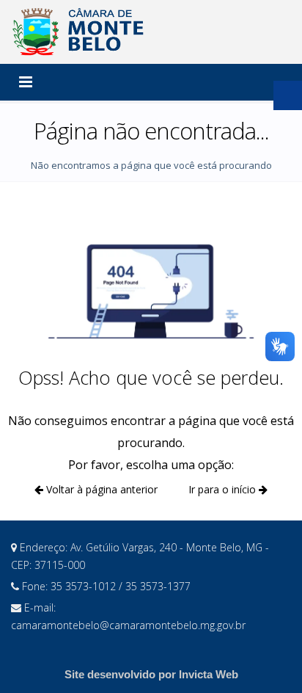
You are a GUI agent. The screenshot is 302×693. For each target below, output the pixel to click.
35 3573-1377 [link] (158, 586)
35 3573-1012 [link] (85, 586)
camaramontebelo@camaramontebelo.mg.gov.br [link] (128, 625)
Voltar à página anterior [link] (100, 489)
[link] (81, 31)
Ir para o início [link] (223, 489)
